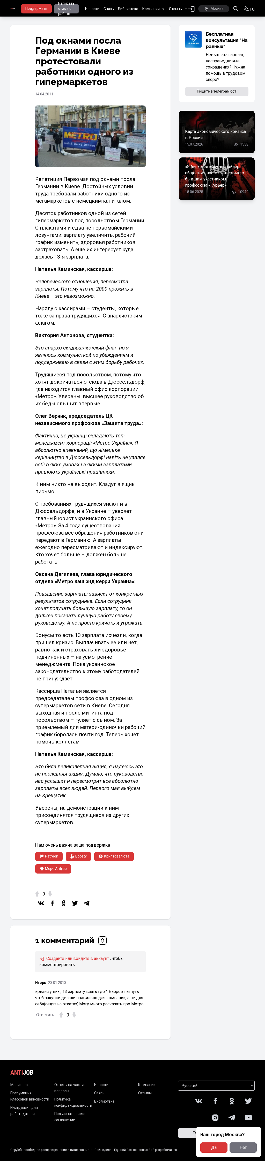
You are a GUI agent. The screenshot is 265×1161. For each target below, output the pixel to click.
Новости (92, 9)
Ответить (45, 1014)
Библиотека (128, 9)
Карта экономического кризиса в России (215, 134)
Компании (151, 9)
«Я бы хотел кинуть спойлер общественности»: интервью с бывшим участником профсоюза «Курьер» (214, 176)
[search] (236, 9)
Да (214, 1147)
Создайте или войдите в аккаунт (77, 958)
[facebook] (52, 903)
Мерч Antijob (56, 869)
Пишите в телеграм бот (216, 91)
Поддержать (36, 8)
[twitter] (75, 903)
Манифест (19, 1085)
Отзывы (175, 9)
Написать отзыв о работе (66, 8)
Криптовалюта (116, 856)
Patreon (51, 856)
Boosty (81, 856)
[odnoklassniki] (63, 903)
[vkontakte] (41, 903)
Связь (109, 9)
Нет (243, 1147)
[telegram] (86, 903)
